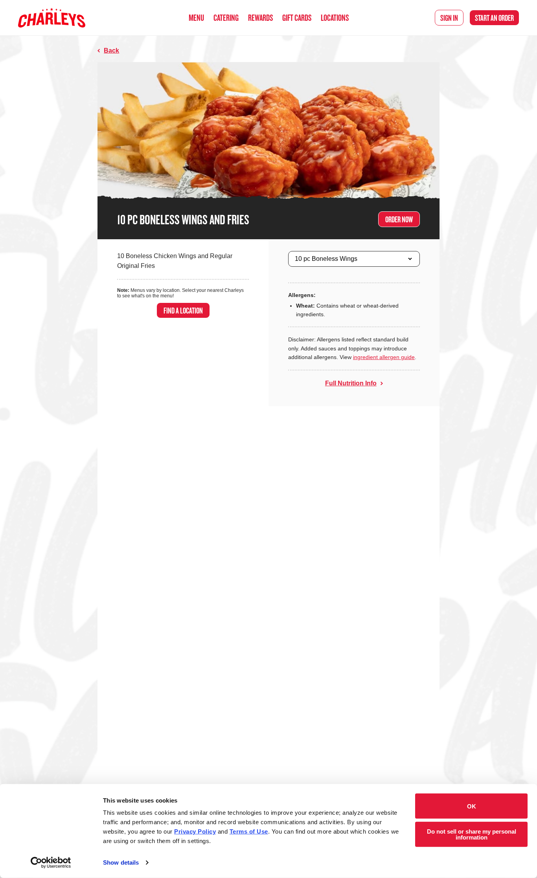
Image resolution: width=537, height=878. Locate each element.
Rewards (260, 17)
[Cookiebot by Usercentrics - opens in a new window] (51, 863)
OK (471, 806)
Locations (335, 17)
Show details (121, 862)
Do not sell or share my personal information (471, 834)
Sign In (449, 18)
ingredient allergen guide (384, 357)
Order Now (399, 219)
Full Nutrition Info (351, 383)
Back (111, 50)
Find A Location (183, 310)
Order (494, 18)
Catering (226, 17)
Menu (196, 17)
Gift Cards (296, 17)
